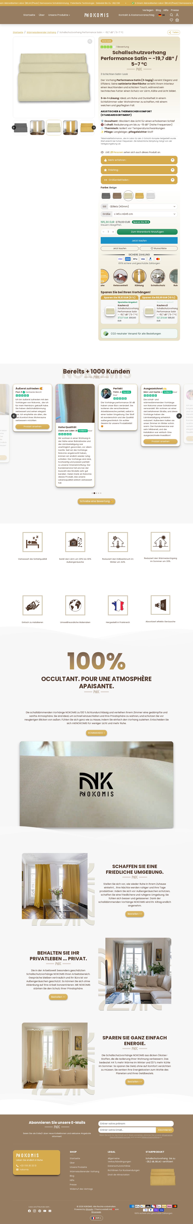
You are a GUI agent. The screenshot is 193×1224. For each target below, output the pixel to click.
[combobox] (162, 15)
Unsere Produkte (78, 1167)
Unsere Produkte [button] (58, 15)
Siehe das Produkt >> (160, 438)
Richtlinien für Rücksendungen (124, 1170)
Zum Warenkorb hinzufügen (147, 231)
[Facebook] (29, 1210)
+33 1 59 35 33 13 (28, 1165)
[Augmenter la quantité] (113, 232)
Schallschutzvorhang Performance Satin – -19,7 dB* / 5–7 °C (128, 311)
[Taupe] (117, 195)
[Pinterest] (39, 1210)
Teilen (175, 32)
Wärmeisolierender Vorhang (41, 32)
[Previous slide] (14, 127)
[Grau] (106, 195)
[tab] (92, 493)
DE (163, 15)
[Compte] (177, 15)
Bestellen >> (135, 914)
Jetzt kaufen (139, 240)
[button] (171, 15)
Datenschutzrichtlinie (150, 1137)
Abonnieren (165, 1130)
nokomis (24, 1169)
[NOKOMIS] (96, 15)
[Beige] (128, 195)
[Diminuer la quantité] (103, 232)
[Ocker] (139, 195)
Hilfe (165, 10)
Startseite (29, 15)
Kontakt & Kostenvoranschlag (136, 15)
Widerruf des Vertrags (81, 1188)
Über (42, 15)
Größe (106, 214)
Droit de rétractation (119, 1174)
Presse (175, 10)
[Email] (49, 1210)
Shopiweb (96, 1212)
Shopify (89, 1209)
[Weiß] (150, 195)
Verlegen (147, 10)
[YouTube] (44, 1210)
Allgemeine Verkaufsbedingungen (119, 1160)
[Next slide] (94, 127)
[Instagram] (34, 1210)
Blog (158, 10)
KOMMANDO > (96, 733)
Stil (104, 206)
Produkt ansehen (118, 441)
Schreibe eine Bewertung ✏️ (96, 501)
